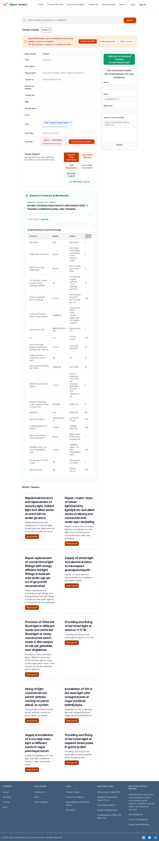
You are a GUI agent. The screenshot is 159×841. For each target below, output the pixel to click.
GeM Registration (107, 41)
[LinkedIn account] (155, 837)
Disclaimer (71, 810)
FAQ (36, 797)
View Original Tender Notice (56, 123)
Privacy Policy (72, 792)
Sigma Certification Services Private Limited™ (27, 837)
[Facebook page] (143, 837)
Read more (31, 536)
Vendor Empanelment (107, 810)
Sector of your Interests (114, 117)
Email (106, 94)
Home (41, 4)
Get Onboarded (108, 4)
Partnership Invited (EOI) (108, 792)
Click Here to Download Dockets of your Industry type (119, 59)
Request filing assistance (71, 157)
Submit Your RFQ (87, 41)
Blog (5, 807)
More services (127, 41)
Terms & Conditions (75, 797)
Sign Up (142, 4)
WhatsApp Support (71, 174)
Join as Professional (138, 819)
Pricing (6, 802)
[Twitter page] (149, 837)
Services (7, 797)
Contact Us (93, 4)
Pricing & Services (55, 4)
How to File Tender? (75, 4)
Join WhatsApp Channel (79, 182)
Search (130, 20)
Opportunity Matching (87, 156)
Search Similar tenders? (81, 142)
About (6, 792)
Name (106, 82)
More (121, 4)
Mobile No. (108, 106)
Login (132, 4)
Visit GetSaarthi (136, 814)
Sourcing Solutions (106, 805)
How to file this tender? (87, 166)
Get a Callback (41, 802)
